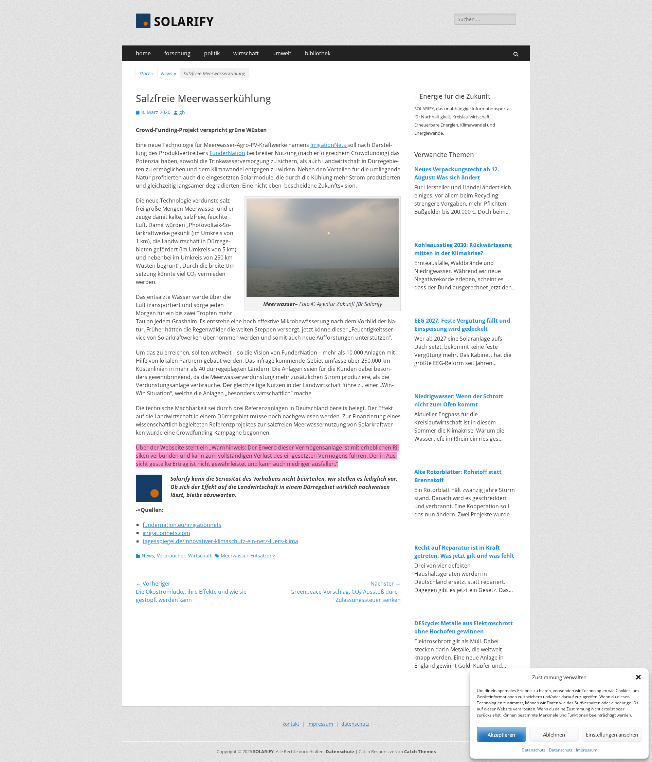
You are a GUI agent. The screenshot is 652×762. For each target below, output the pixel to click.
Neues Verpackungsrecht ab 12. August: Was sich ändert (456, 173)
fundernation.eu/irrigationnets (182, 525)
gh (182, 112)
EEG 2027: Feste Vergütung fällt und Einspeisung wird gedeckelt (462, 324)
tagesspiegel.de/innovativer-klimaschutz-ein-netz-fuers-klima (220, 541)
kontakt (291, 724)
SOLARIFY (184, 21)
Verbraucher (171, 555)
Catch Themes (420, 751)
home (143, 53)
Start (146, 73)
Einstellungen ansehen (612, 734)
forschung (177, 53)
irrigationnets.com (166, 533)
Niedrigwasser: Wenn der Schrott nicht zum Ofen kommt (458, 400)
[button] (638, 677)
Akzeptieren (501, 734)
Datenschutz (533, 750)
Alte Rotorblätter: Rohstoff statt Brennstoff (458, 476)
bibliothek (317, 53)
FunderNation (227, 153)
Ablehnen (554, 734)
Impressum (586, 750)
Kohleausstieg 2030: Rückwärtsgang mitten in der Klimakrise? (463, 249)
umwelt (281, 53)
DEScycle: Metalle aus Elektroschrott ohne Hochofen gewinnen (463, 627)
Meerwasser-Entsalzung (248, 555)
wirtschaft (246, 53)
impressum (320, 724)
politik (212, 53)
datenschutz (355, 724)
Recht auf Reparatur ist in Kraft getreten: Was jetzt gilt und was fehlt (464, 551)
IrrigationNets (328, 145)
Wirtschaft (200, 555)
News (168, 73)
